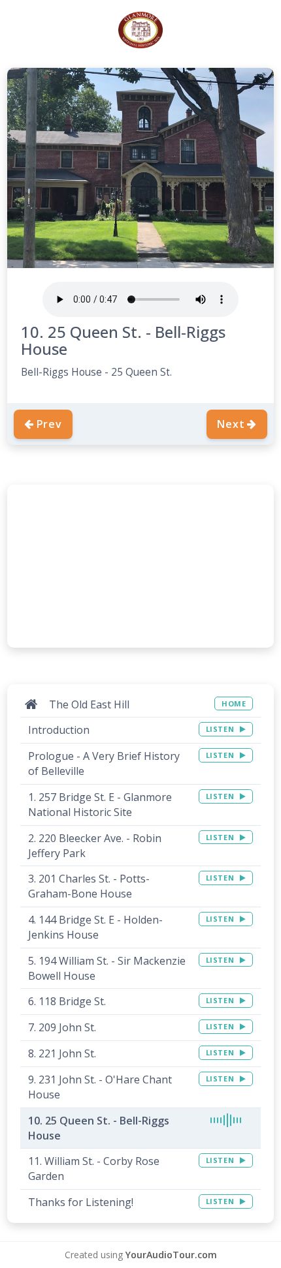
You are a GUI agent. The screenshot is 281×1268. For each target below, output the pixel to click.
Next (230, 424)
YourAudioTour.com (171, 1254)
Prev (49, 424)
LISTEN (221, 729)
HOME (234, 703)
